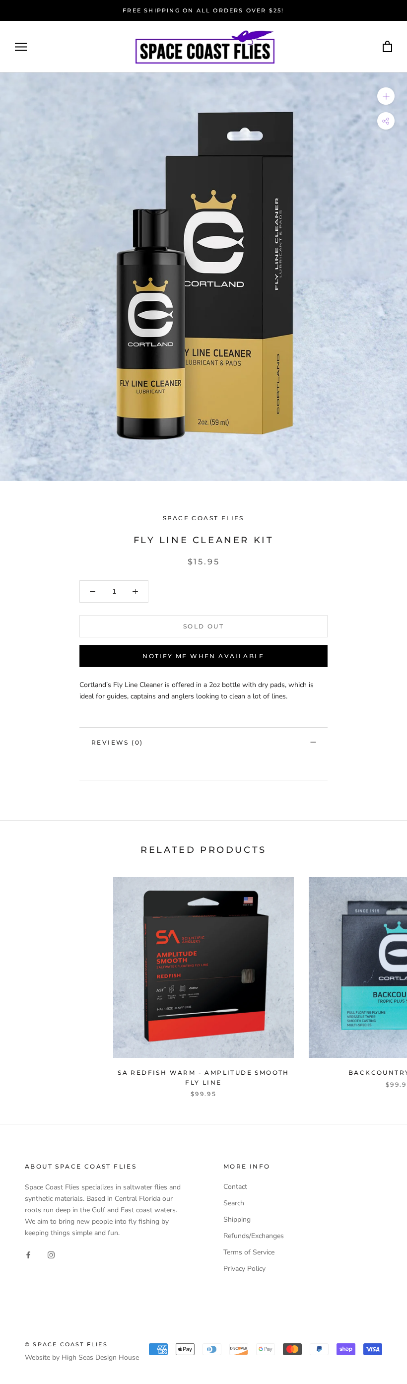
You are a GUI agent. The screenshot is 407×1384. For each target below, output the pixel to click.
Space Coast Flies (203, 518)
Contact (235, 1186)
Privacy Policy (244, 1268)
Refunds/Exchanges (253, 1236)
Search (233, 1203)
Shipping (237, 1219)
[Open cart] (387, 47)
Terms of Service (248, 1252)
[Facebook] (28, 1254)
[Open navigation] (21, 47)
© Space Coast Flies (66, 1344)
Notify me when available (203, 656)
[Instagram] (51, 1254)
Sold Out (203, 626)
